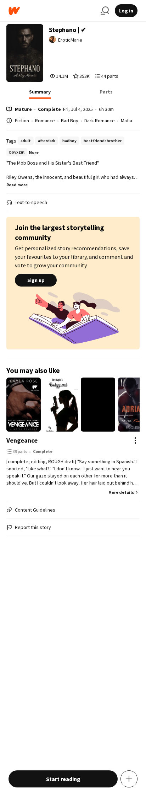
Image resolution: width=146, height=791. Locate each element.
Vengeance (22, 440)
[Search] (105, 10)
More (34, 152)
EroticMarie (70, 40)
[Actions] (135, 440)
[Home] (52, 10)
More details (121, 492)
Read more (17, 184)
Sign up (36, 280)
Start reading (63, 778)
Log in (126, 10)
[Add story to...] (128, 778)
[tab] (40, 94)
